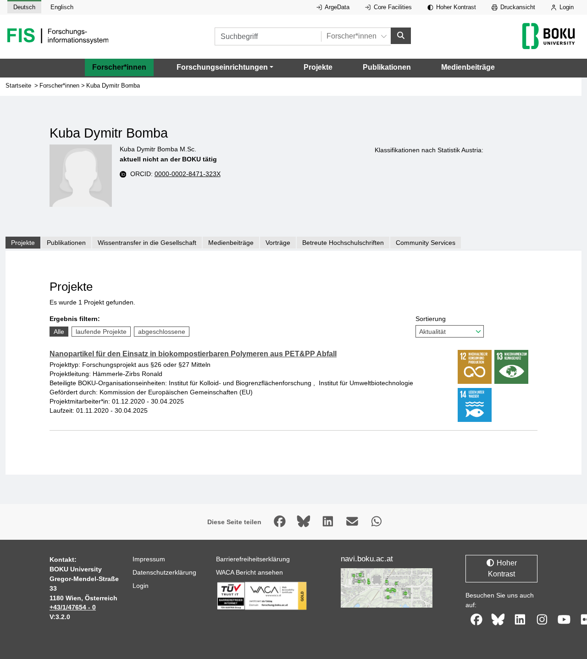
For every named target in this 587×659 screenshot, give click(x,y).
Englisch (61, 7)
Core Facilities (392, 7)
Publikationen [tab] (66, 242)
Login (566, 7)
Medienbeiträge (468, 67)
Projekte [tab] (23, 242)
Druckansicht (516, 7)
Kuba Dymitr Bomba (113, 85)
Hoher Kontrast (455, 7)
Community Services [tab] (425, 242)
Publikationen (387, 67)
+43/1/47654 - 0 (73, 607)
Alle (59, 331)
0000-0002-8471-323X (188, 173)
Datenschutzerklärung (164, 572)
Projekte (318, 67)
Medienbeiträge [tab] (231, 242)
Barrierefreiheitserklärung (253, 559)
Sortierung (430, 318)
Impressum (149, 559)
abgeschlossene (161, 331)
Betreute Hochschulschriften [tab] (343, 242)
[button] (225, 67)
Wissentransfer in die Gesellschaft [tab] (147, 242)
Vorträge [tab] (278, 242)
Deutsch (24, 7)
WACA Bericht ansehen (249, 572)
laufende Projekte (101, 331)
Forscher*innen (119, 67)
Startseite (18, 85)
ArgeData (336, 7)
